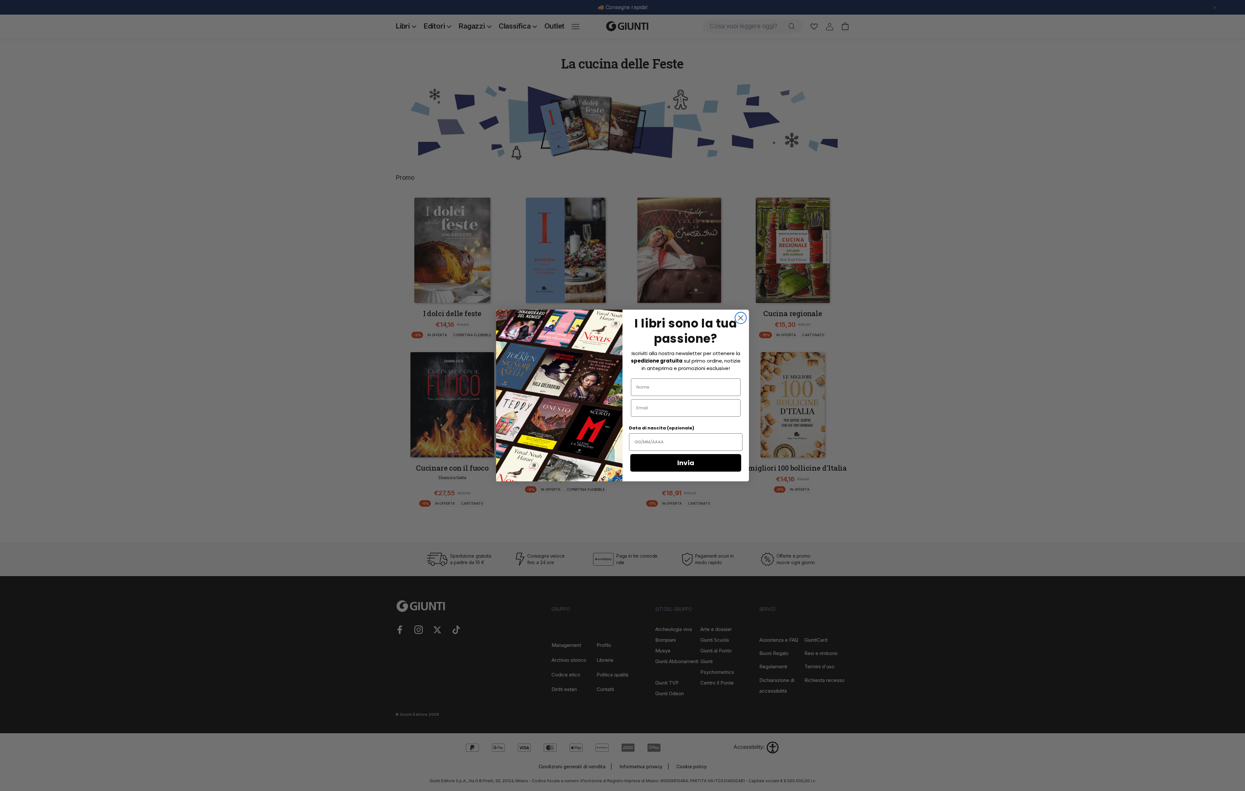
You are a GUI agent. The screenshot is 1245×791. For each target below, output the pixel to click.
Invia (685, 462)
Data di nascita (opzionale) (661, 428)
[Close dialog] (740, 318)
